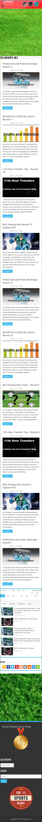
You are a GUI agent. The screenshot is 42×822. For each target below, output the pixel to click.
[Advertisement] (21, 33)
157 (32, 593)
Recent (4, 604)
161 (13, 596)
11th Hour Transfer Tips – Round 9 (21, 432)
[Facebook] (8, 667)
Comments (21, 604)
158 (37, 593)
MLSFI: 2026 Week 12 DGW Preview (26, 619)
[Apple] (25, 667)
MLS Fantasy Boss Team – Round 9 (21, 385)
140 (18, 590)
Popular (12, 604)
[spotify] (38, 667)
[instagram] (33, 667)
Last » (36, 596)
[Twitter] (12, 667)
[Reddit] (21, 667)
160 (8, 596)
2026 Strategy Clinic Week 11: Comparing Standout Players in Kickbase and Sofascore (24, 630)
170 (21, 596)
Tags (29, 604)
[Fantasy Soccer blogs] (21, 741)
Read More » (7, 108)
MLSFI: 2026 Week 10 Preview (24, 648)
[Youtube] (17, 667)
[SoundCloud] (29, 667)
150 (23, 590)
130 (13, 590)
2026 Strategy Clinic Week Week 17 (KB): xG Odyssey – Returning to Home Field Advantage (27, 611)
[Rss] (4, 667)
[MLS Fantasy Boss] (21, 4)
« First (3, 590)
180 (26, 596)
